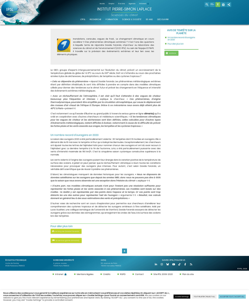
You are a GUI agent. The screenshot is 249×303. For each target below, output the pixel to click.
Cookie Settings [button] (182, 296)
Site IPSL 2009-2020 (163, 274)
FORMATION (112, 19)
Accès (102, 3)
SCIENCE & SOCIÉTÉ (131, 19)
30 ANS (149, 19)
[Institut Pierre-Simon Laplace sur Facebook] (185, 265)
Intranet (143, 3)
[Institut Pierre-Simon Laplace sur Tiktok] (179, 265)
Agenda (132, 3)
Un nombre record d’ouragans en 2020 (182, 38)
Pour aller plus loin (176, 44)
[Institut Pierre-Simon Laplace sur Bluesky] (168, 265)
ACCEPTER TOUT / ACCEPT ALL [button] (232, 296)
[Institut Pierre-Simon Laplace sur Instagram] (162, 265)
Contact (139, 274)
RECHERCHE (95, 19)
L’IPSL (82, 19)
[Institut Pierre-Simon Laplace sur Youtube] (174, 265)
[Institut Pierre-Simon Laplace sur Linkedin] (156, 265)
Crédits (106, 274)
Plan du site (188, 274)
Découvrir (163, 19)
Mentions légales (85, 274)
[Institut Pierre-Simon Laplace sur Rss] (191, 265)
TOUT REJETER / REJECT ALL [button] (204, 296)
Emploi (111, 3)
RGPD (123, 274)
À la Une (121, 3)
